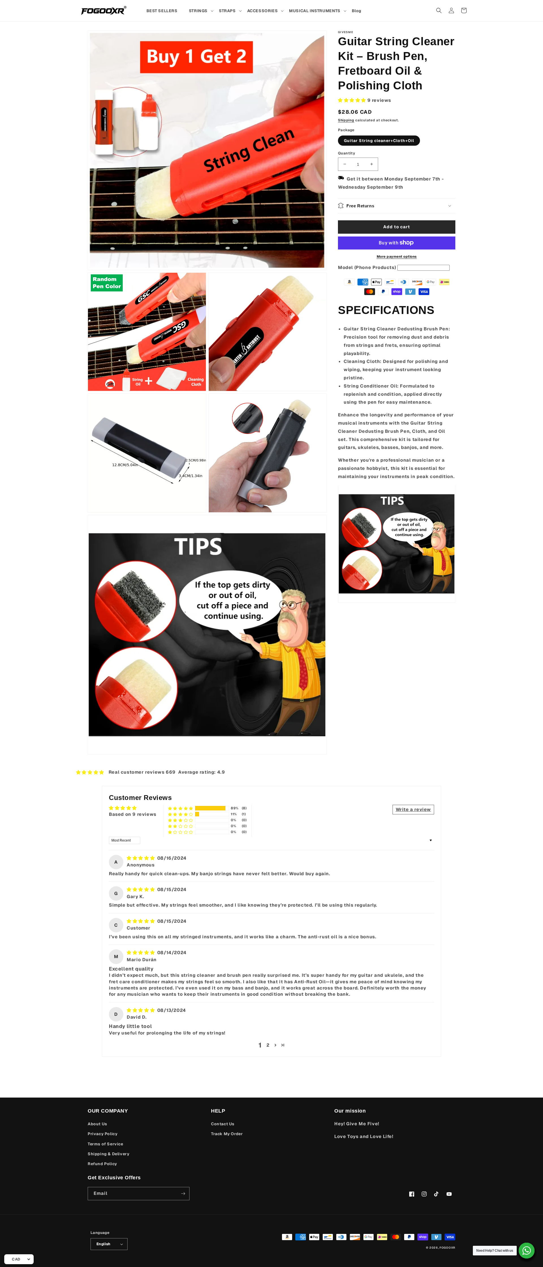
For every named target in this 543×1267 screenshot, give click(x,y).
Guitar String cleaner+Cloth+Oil (379, 140)
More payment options (397, 256)
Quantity (346, 152)
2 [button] (268, 1045)
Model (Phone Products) (367, 267)
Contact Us (222, 1123)
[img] (141, 858)
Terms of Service (105, 1143)
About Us (97, 1123)
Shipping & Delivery (108, 1153)
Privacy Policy (102, 1133)
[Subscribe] (183, 1193)
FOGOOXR (447, 1247)
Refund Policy (102, 1163)
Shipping (346, 120)
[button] (201, 10)
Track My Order (227, 1133)
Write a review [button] (413, 809)
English (103, 1244)
